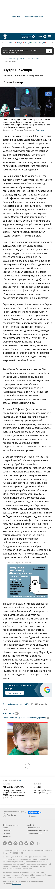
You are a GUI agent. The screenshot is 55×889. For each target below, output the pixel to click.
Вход (40, 36)
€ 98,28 (20, 42)
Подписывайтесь (14, 693)
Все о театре (8, 713)
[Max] (32, 843)
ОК (49, 51)
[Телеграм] (5, 843)
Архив (5, 828)
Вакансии (7, 836)
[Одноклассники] (21, 843)
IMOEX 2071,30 (39, 42)
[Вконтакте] (10, 843)
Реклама (6, 833)
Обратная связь (34, 828)
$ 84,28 (11, 42)
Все (20, 780)
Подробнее (16, 883)
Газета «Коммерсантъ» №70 (15, 704)
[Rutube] (26, 843)
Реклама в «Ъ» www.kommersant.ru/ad (27, 16)
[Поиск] (45, 37)
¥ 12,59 (28, 42)
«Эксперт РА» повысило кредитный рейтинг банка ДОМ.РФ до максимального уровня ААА (14, 794)
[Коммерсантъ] (5, 36)
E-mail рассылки (35, 833)
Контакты (7, 830)
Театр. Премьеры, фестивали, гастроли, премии (21, 58)
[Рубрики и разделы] (50, 37)
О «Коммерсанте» (11, 825)
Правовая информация (38, 830)
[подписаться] (17, 713)
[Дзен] (15, 843)
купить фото (42, 130)
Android (31, 825)
